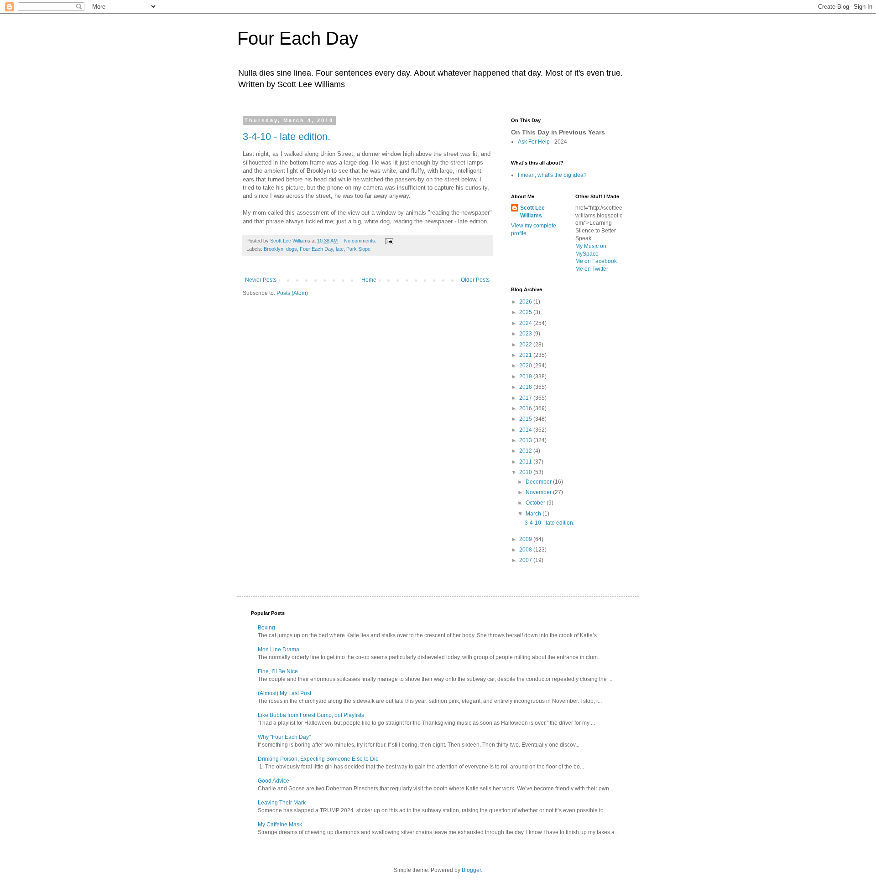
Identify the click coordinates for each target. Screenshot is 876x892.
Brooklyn (273, 249)
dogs (291, 249)
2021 (526, 355)
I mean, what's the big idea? (552, 175)
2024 (526, 323)
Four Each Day (297, 38)
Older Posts (475, 280)
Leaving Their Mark (282, 802)
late (340, 249)
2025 (526, 312)
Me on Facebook (596, 261)
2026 (526, 302)
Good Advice (273, 781)
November (539, 492)
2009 (526, 539)
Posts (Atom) (292, 293)
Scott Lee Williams (532, 212)
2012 (526, 451)
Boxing (266, 627)
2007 (526, 560)
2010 (526, 472)
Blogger (471, 870)
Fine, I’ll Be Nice (278, 671)
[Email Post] (389, 240)
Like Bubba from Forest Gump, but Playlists (311, 715)
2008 (526, 550)
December (539, 482)
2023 (526, 333)
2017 (526, 398)
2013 (526, 440)
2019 (526, 376)
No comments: (361, 240)
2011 (526, 462)
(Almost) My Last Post (284, 693)
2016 (526, 408)
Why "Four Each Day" (284, 737)
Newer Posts (260, 280)
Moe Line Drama (278, 649)
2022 (526, 344)
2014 (526, 430)
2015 (526, 419)
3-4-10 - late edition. (286, 136)
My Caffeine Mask (280, 824)
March (534, 513)
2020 (526, 365)
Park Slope (358, 249)
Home (368, 280)
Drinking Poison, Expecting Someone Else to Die (318, 759)
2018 (526, 387)
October (536, 503)
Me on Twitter (591, 269)
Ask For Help (534, 142)
